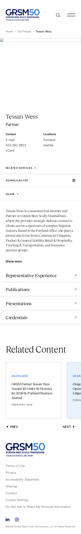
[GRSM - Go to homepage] (23, 15)
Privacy (11, 472)
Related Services (19, 167)
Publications (17, 289)
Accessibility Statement (22, 479)
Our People (24, 31)
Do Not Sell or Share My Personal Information (38, 507)
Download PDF (17, 180)
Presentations (19, 303)
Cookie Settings (17, 500)
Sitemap (11, 486)
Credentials (17, 317)
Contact (11, 493)
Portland (49, 140)
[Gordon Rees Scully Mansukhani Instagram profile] (17, 519)
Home (9, 31)
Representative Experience (31, 275)
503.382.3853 (16, 145)
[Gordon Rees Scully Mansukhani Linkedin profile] (7, 519)
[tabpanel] (40, 232)
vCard (10, 150)
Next (67, 427)
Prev (14, 427)
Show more (14, 261)
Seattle (48, 145)
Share (10, 194)
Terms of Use (15, 466)
